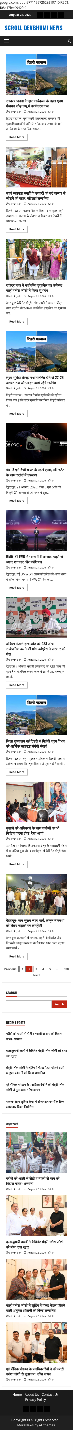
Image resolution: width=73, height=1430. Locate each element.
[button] (6, 41)
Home (17, 1394)
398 (66, 969)
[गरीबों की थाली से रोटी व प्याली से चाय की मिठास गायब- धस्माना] (36, 1152)
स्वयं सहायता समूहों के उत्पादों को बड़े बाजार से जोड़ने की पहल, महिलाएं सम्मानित (36, 167)
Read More (18, 138)
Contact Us (50, 1394)
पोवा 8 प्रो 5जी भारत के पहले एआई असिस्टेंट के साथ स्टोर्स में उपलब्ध (36, 443)
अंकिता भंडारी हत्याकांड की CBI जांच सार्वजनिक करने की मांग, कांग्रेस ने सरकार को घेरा (36, 617)
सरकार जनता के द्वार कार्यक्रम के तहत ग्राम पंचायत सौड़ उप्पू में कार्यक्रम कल (36, 74)
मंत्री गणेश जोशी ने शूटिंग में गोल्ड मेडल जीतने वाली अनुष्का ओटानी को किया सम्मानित (35, 1070)
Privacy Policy (35, 1399)
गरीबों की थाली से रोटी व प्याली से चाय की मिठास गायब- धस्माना (32, 1181)
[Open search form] (69, 41)
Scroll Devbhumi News (33, 27)
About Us (32, 1394)
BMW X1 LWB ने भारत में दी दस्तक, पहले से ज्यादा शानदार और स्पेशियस (36, 530)
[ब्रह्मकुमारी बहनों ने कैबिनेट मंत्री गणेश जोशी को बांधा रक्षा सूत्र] (36, 1215)
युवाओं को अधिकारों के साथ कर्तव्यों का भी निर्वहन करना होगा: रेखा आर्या (36, 802)
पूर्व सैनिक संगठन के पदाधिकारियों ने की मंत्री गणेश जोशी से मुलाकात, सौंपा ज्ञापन (35, 1087)
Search (11, 992)
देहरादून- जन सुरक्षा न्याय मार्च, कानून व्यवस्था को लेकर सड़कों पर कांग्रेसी (36, 894)
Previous (10, 969)
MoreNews (25, 1425)
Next (36, 975)
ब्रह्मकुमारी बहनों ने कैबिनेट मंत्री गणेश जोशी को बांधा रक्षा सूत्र (34, 1244)
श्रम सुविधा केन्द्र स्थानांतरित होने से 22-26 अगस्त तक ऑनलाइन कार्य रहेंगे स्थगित (36, 351)
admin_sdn (15, 111)
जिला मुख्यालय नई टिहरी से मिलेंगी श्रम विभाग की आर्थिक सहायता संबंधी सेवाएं (36, 715)
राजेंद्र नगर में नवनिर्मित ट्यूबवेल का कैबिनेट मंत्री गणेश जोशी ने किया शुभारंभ (36, 259)
